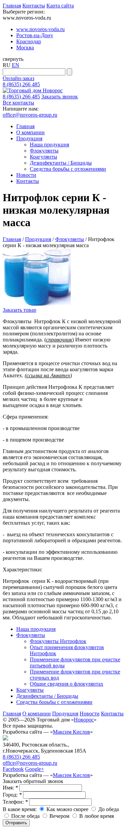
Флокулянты (44, 150)
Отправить (16, 822)
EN (15, 65)
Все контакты (18, 102)
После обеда (25, 816)
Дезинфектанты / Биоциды (61, 163)
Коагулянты (43, 157)
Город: (12, 795)
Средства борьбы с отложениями (68, 169)
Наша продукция (49, 144)
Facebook (13, 769)
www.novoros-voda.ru (40, 29)
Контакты (33, 5)
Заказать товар (19, 310)
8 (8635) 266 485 (21, 84)
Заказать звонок (59, 96)
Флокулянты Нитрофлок (58, 641)
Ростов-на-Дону (34, 35)
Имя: (10, 787)
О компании (30, 132)
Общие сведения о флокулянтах (66, 684)
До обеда (108, 809)
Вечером (58, 816)
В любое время (96, 816)
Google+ (34, 769)
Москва (25, 47)
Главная (12, 5)
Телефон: (15, 802)
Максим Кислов (71, 732)
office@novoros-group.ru (30, 115)
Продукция (29, 138)
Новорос (84, 720)
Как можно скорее (66, 809)
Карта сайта (60, 5)
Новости (26, 175)
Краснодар (28, 41)
